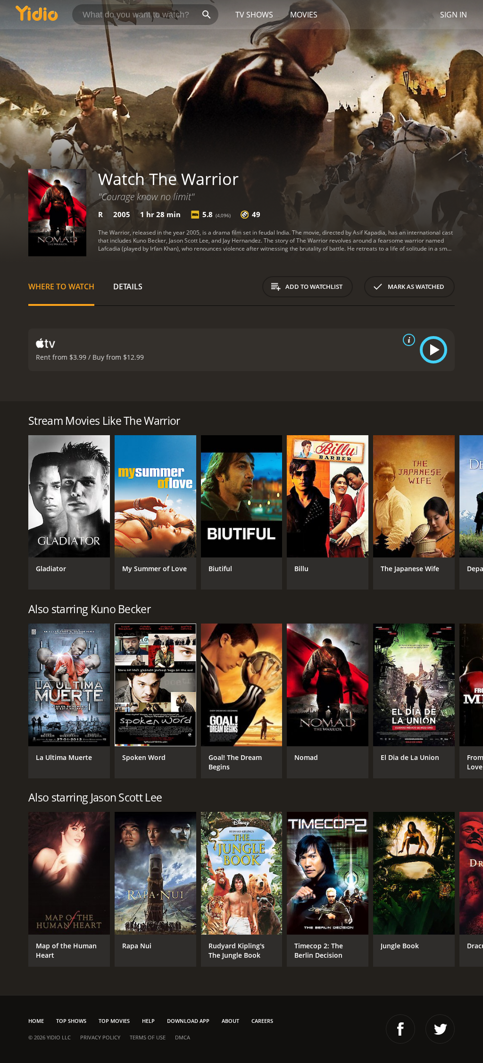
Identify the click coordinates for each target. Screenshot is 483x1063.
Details (127, 286)
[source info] (407, 340)
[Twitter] (440, 1029)
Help (148, 1020)
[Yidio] (37, 14)
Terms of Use (148, 1037)
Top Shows (71, 1020)
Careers (262, 1020)
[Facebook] (400, 1029)
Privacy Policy (100, 1037)
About (230, 1020)
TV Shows (254, 14)
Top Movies (114, 1020)
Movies (303, 14)
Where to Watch (61, 286)
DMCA (182, 1037)
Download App (188, 1020)
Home (36, 1020)
